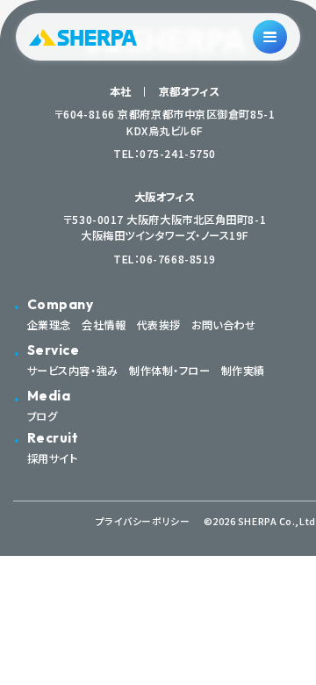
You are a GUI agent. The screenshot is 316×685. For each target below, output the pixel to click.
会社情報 (104, 325)
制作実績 (243, 371)
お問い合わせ (223, 325)
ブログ (42, 416)
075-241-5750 (178, 154)
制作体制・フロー (169, 371)
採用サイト (52, 458)
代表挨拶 (159, 325)
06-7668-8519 (178, 259)
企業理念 (49, 325)
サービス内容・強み (72, 371)
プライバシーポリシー (143, 521)
